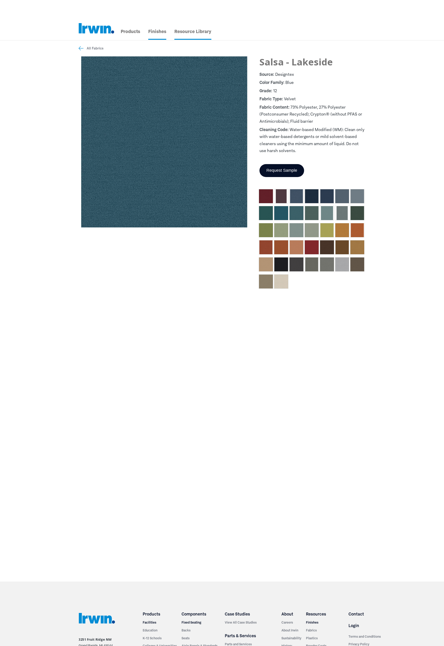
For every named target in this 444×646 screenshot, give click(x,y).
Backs (186, 630)
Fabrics (311, 630)
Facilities (149, 622)
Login (353, 625)
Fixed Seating (191, 622)
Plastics (312, 638)
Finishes (157, 31)
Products (130, 31)
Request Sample (281, 170)
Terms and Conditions (364, 636)
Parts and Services (238, 644)
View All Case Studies (241, 622)
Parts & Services (240, 635)
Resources (316, 614)
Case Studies (237, 614)
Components (194, 614)
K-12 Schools (152, 638)
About (287, 614)
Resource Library (192, 31)
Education (150, 630)
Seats (186, 638)
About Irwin (289, 630)
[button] (266, 197)
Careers (287, 622)
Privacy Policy (358, 644)
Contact (356, 614)
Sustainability (291, 638)
